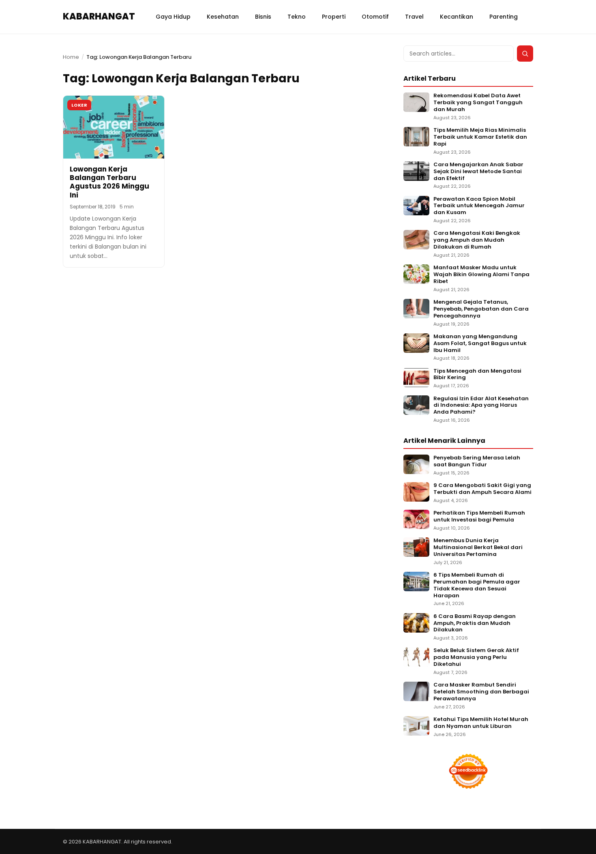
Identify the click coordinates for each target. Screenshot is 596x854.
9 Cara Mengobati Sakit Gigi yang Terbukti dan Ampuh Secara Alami (482, 489)
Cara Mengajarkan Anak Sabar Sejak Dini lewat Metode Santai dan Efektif (478, 171)
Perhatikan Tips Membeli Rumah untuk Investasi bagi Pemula (479, 517)
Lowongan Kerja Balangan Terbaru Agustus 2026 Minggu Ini (109, 182)
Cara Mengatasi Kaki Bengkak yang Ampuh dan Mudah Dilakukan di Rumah (476, 240)
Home (71, 57)
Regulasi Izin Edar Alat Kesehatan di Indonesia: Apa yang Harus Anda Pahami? (481, 405)
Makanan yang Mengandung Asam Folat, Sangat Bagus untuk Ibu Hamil (480, 343)
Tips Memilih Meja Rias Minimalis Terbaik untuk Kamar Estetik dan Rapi (480, 137)
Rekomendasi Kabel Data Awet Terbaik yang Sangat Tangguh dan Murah (478, 102)
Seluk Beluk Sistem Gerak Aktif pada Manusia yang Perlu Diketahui (476, 657)
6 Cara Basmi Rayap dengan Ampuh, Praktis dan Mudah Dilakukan (474, 623)
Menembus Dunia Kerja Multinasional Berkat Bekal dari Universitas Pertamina (478, 547)
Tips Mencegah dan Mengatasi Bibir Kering (477, 375)
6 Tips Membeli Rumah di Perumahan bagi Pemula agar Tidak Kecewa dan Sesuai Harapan (476, 585)
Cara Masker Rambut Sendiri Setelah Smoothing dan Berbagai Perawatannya (481, 692)
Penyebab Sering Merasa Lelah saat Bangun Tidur (476, 461)
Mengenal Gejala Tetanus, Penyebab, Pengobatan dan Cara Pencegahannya (481, 309)
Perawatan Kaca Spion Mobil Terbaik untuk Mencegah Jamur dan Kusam (479, 206)
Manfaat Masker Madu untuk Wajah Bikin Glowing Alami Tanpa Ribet (481, 274)
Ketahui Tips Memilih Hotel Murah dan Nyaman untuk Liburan (480, 723)
